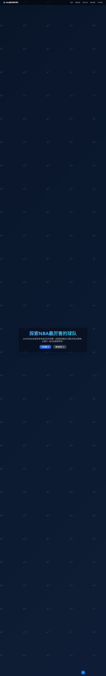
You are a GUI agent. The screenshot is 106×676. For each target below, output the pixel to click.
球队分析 (85, 2)
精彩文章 (92, 2)
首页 (71, 2)
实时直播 (44, 347)
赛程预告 (77, 2)
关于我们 (100, 2)
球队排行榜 (59, 347)
